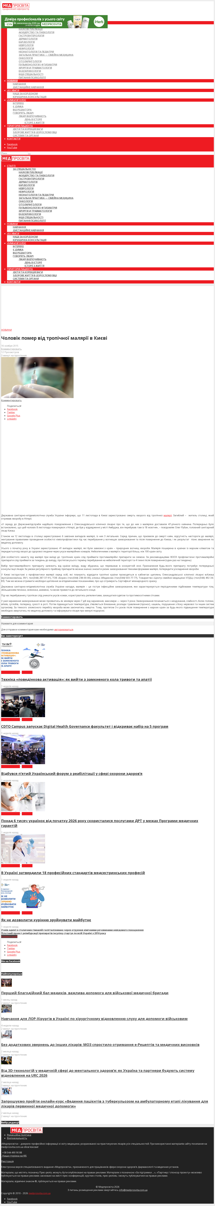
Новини (12, 80)
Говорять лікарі (23, 113)
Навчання (19, 84)
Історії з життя (34, 122)
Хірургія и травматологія (35, 67)
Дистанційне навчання (28, 87)
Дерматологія (28, 38)
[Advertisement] (107, 306)
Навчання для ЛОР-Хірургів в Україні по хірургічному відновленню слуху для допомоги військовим (94, 1018)
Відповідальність (17, 1138)
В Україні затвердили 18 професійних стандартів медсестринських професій (73, 872)
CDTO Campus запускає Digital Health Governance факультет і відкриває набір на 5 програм (84, 726)
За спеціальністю (24, 26)
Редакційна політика (19, 1135)
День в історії (33, 119)
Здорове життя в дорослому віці (35, 132)
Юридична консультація (29, 96)
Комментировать (11, 349)
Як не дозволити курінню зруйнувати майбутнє (46, 919)
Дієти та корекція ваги (28, 129)
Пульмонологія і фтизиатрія (38, 64)
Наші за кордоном (25, 93)
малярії (168, 515)
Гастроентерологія (31, 35)
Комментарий (9, 936)
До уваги (13, 90)
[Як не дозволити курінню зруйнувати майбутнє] (23, 909)
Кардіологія (27, 42)
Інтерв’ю (18, 103)
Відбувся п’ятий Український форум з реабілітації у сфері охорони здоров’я (71, 773)
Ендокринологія (30, 71)
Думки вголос (16, 100)
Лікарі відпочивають (32, 116)
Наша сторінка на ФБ (14, 1155)
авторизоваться (63, 629)
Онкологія (26, 58)
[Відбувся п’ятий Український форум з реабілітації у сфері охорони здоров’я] (23, 763)
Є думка (18, 106)
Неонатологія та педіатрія (36, 51)
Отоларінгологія (30, 61)
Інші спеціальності (31, 74)
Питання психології (32, 77)
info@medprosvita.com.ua (133, 1190)
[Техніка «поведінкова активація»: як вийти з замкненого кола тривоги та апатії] (23, 669)
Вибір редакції (10, 672)
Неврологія (26, 45)
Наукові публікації (31, 29)
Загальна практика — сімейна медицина (46, 55)
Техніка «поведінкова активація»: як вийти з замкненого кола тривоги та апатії (76, 679)
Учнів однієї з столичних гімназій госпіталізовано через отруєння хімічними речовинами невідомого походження (72, 930)
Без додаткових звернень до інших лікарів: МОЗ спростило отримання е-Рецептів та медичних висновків (100, 1044)
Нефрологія (26, 48)
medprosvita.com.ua (39, 1193)
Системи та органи (26, 135)
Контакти (13, 138)
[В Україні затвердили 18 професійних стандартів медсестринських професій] (23, 862)
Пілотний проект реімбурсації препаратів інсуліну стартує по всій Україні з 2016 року (53, 933)
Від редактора (22, 109)
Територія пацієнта (20, 125)
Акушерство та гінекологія (36, 32)
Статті (11, 22)
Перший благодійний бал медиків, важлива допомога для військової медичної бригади (84, 992)
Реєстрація (7, 1161)
